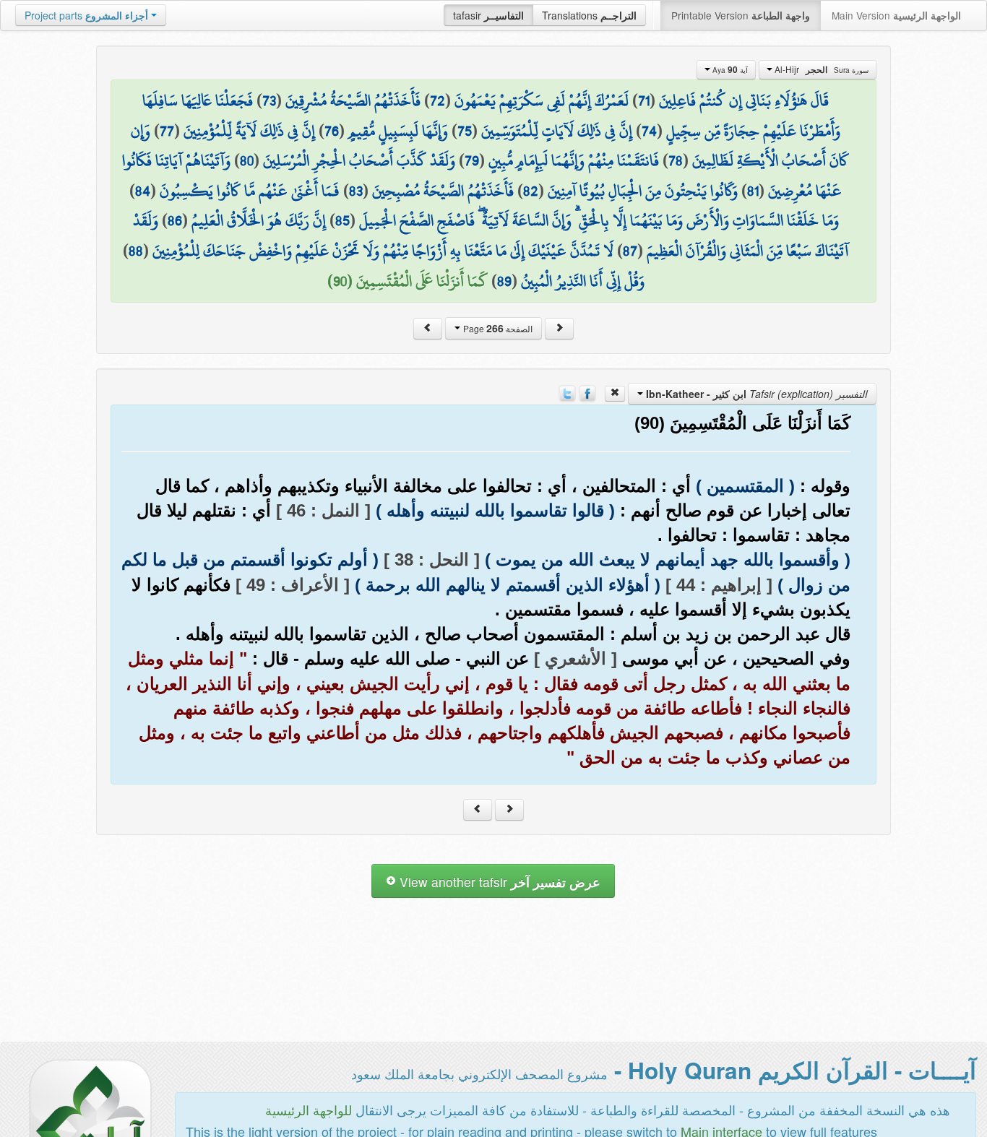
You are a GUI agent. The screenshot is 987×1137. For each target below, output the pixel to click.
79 (472, 160)
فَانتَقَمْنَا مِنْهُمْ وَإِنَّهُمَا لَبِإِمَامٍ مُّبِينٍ (573, 160)
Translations (589, 15)
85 (342, 220)
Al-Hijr (820, 69)
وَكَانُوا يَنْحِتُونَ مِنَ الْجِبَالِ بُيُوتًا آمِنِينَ (643, 191)
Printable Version (740, 15)
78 (675, 160)
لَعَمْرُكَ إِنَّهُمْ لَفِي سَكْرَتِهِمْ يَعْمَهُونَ (541, 100)
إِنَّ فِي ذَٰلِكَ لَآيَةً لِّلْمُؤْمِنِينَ (249, 131)
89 (504, 281)
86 (175, 220)
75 (464, 131)
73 (269, 100)
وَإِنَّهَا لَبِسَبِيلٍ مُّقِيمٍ (398, 131)
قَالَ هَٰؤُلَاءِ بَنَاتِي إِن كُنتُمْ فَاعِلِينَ (744, 100)
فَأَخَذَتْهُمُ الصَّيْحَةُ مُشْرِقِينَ (353, 100)
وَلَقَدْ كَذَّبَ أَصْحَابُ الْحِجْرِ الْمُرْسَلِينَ (359, 160)
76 (331, 131)
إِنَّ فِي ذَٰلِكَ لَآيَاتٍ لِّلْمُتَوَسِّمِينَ (556, 131)
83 (356, 191)
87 (630, 251)
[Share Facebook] (587, 392)
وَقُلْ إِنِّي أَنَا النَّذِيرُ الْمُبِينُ (583, 281)
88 (136, 251)
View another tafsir (498, 882)
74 (649, 131)
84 (142, 191)
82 (530, 191)
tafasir (488, 15)
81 (753, 191)
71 (644, 100)
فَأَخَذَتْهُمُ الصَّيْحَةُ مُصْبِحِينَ (443, 191)
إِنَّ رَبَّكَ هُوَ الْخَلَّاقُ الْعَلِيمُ (258, 220)
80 (247, 160)
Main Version (896, 15)
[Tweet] (567, 392)
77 (167, 131)
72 (437, 100)
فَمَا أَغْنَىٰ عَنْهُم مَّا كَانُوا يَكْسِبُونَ (250, 191)
